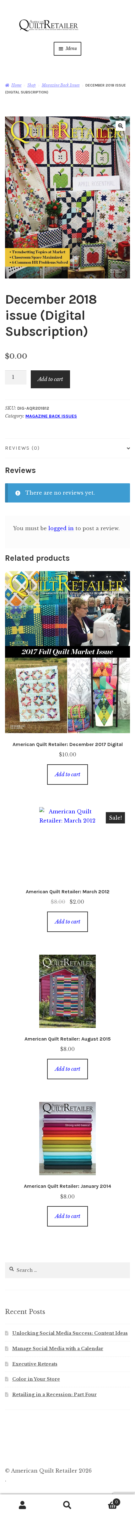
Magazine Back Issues (61, 85)
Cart (104, 1500)
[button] (121, 126)
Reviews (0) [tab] (22, 448)
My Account (22, 1505)
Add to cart (50, 379)
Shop (31, 85)
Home (16, 85)
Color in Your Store (36, 1379)
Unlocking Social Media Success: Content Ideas (70, 1333)
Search (67, 1505)
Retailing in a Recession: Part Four (54, 1394)
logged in (61, 528)
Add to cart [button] (67, 774)
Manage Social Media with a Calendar (57, 1348)
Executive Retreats (34, 1364)
